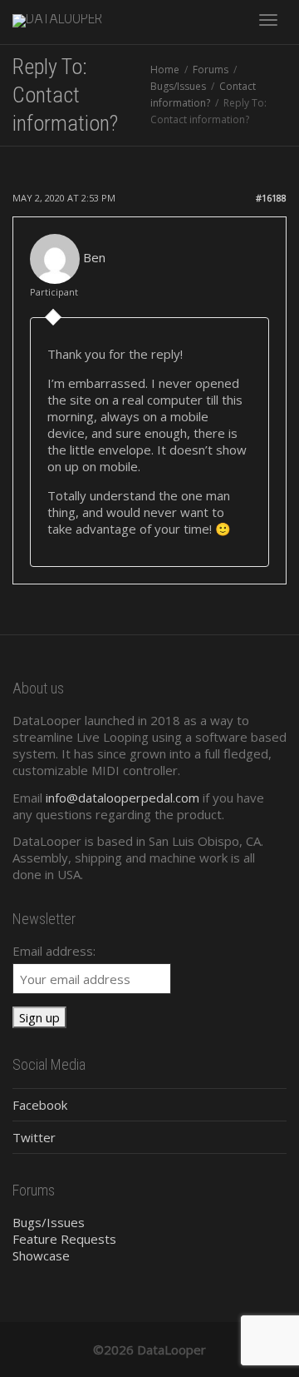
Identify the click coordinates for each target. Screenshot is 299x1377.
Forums (210, 69)
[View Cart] (225, 18)
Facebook (39, 1104)
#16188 (271, 197)
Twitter (34, 1137)
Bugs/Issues (178, 86)
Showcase (41, 1255)
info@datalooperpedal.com (122, 797)
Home (164, 69)
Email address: (54, 950)
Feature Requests (64, 1238)
